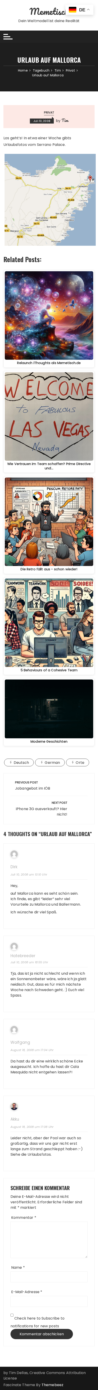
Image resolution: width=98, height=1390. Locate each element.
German (52, 762)
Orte (80, 762)
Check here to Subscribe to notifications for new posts (37, 1322)
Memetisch (48, 11)
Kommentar (23, 1217)
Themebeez (52, 1384)
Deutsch (21, 762)
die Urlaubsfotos (36, 1154)
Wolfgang (20, 1042)
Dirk (13, 867)
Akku (14, 1119)
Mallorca (25, 893)
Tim (65, 120)
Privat (49, 112)
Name (18, 1267)
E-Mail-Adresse (26, 1291)
